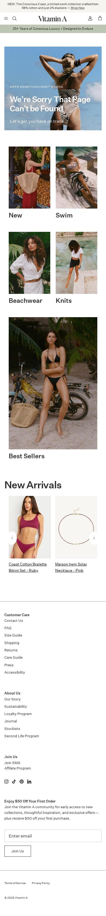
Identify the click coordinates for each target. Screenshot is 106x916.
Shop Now (78, 8)
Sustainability (15, 706)
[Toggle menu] (6, 18)
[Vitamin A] (53, 18)
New (15, 216)
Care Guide (13, 657)
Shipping (11, 643)
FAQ (7, 628)
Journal (10, 721)
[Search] (18, 18)
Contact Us (13, 620)
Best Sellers (27, 456)
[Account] (88, 18)
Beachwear (25, 301)
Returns (11, 650)
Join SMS (12, 763)
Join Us (17, 851)
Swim (64, 216)
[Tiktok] (14, 781)
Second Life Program (21, 736)
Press (9, 665)
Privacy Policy (41, 883)
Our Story (12, 699)
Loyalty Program (18, 714)
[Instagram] (6, 781)
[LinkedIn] (29, 781)
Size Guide (13, 635)
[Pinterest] (22, 781)
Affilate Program (17, 768)
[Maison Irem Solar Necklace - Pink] (76, 527)
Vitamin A (21, 898)
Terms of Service (15, 883)
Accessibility (14, 672)
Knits (64, 301)
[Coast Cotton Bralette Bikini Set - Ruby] (30, 527)
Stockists (12, 728)
